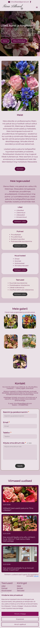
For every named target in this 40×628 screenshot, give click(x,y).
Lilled (3, 586)
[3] (29, 341)
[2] (11, 341)
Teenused (20, 590)
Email (6, 422)
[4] (20, 361)
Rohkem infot (20, 222)
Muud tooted (6, 590)
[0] (11, 322)
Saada (20, 466)
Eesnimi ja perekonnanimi (16, 412)
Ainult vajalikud (20, 624)
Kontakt (20, 169)
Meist (5, 41)
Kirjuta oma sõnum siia (17, 443)
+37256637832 (23, 405)
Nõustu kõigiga (20, 614)
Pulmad (4, 588)
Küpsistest (20, 619)
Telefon (7, 433)
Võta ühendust (19, 41)
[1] (29, 322)
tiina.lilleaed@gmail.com (18, 2)
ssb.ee (36, 576)
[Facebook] (30, 1)
